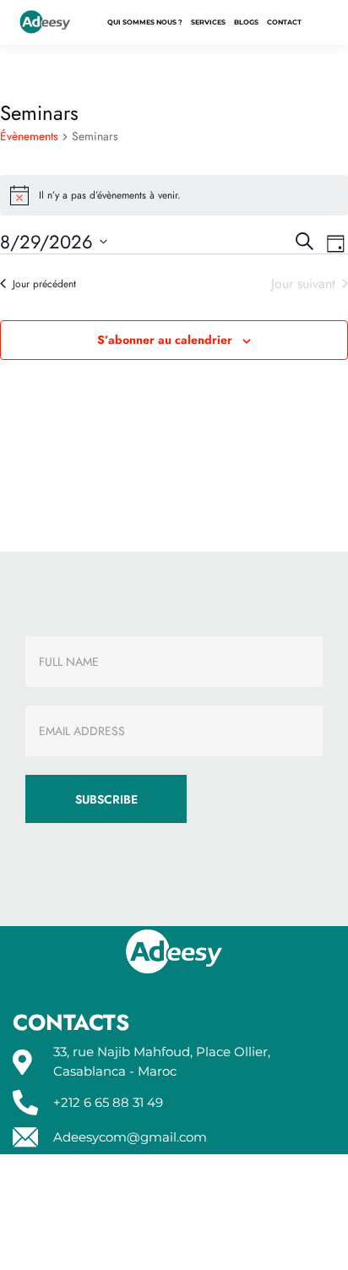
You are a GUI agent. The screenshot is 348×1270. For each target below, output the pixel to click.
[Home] (45, 23)
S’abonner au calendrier (164, 339)
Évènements (29, 136)
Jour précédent (44, 284)
